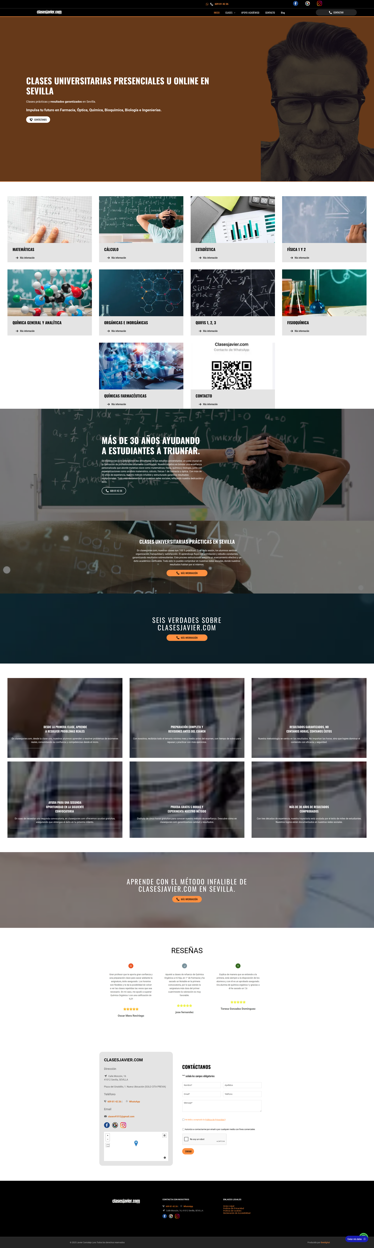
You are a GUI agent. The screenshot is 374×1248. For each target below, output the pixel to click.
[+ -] (136, 1146)
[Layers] (164, 1135)
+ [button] (108, 1135)
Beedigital (325, 1242)
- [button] (108, 1139)
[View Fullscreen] (108, 1145)
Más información (27, 257)
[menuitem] (217, 12)
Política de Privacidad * (215, 1119)
